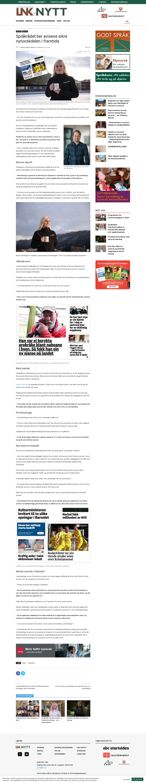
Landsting (81, 754)
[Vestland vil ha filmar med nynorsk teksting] (78, 708)
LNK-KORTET (82, 747)
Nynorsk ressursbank (63, 747)
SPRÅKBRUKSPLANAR (117, 147)
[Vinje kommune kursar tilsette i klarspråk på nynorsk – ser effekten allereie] (100, 112)
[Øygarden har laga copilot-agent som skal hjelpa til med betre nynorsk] (100, 103)
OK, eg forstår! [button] (137, 779)
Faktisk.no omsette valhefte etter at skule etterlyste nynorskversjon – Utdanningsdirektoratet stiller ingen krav (119, 137)
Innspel (40, 751)
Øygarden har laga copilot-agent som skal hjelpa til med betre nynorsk (119, 103)
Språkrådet (31, 663)
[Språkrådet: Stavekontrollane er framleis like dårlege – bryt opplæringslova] (53, 708)
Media (24, 663)
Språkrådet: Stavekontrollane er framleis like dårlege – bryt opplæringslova (51, 720)
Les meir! (126, 779)
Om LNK (57, 751)
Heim (17, 28)
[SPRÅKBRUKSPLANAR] (100, 148)
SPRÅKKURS (81, 751)
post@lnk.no (41, 768)
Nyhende (24, 28)
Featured (19, 31)
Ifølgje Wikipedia (21, 384)
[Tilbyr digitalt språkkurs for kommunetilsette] (100, 158)
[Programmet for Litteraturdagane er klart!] (27, 708)
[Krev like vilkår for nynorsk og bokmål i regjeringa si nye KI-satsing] (100, 248)
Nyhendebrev (59, 754)
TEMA (39, 754)
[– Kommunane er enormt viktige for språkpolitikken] (100, 124)
